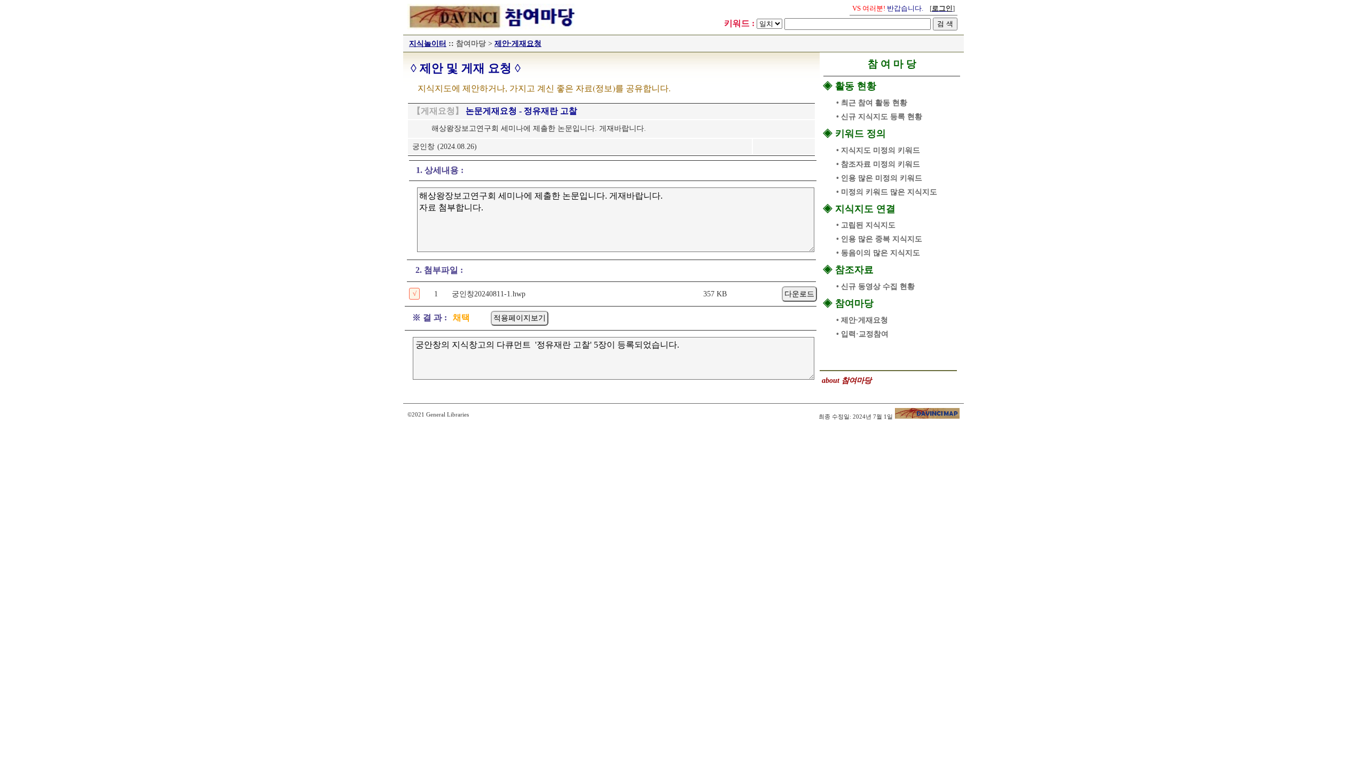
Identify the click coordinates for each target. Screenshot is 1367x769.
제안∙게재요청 (517, 43)
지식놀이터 (427, 43)
